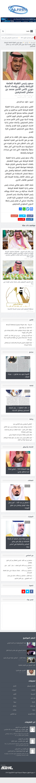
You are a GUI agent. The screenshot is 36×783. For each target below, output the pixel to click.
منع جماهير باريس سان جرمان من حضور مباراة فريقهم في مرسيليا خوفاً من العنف (18, 438)
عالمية (33, 702)
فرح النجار (25, 749)
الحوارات (14, 690)
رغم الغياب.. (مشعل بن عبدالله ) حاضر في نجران (19, 575)
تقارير (14, 694)
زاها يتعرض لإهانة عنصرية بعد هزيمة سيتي (20, 435)
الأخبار (19, 95)
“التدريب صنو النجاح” (21, 670)
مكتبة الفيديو (31, 714)
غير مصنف (32, 706)
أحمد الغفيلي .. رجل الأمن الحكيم (23, 578)
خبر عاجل (33, 698)
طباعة (29, 97)
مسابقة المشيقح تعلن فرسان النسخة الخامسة (20, 309)
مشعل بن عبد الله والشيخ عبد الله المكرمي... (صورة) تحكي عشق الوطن (15, 730)
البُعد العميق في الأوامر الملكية (26, 665)
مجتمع (14, 706)
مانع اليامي (25, 727)
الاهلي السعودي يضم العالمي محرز (22, 424)
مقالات (14, 710)
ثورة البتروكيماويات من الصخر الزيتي (16, 643)
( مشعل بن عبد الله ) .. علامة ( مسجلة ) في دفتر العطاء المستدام (17, 571)
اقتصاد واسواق (31, 686)
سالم (27, 739)
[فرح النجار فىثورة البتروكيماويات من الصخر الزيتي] (32, 751)
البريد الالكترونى (20, 97)
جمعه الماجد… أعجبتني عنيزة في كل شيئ (15, 658)
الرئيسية (33, 694)
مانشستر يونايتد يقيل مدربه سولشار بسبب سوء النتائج (18, 427)
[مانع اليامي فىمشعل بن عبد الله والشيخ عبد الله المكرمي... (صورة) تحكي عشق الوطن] (32, 729)
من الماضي (13, 714)
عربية (15, 702)
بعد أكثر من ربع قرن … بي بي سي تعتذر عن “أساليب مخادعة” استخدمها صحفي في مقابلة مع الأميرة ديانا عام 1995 (18, 337)
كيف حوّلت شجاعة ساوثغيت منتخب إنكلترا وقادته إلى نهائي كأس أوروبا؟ (18, 331)
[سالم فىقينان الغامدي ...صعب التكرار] (32, 741)
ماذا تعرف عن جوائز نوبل (25, 327)
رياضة (15, 95)
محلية (33, 710)
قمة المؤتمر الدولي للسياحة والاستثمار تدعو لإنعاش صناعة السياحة (18, 344)
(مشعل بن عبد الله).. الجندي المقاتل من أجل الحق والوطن (19, 561)
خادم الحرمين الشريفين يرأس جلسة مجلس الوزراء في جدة (18, 283)
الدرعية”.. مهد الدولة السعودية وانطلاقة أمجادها (19, 325)
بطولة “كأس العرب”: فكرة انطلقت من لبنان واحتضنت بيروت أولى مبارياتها (18, 430)
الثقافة (33, 690)
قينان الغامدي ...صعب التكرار (18, 741)
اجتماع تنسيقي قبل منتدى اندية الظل (16, 650)
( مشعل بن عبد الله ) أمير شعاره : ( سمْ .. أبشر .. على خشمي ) (18, 566)
